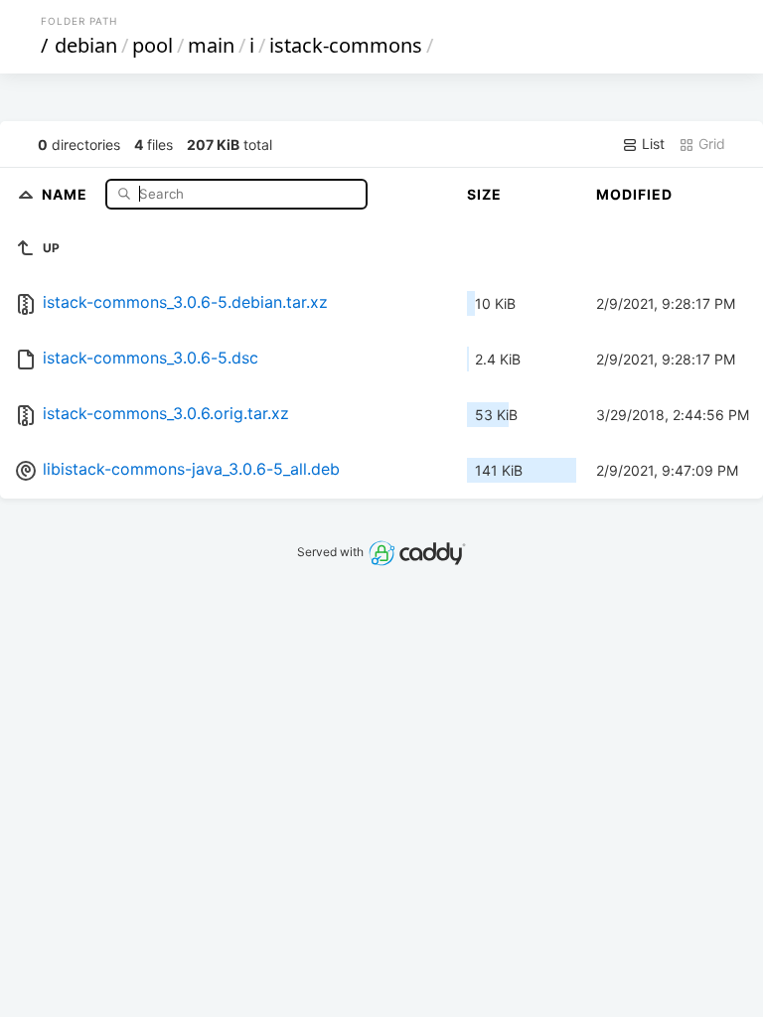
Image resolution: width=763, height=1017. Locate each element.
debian (86, 45)
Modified (634, 194)
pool (152, 45)
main (211, 45)
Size (484, 194)
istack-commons (345, 45)
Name (66, 193)
